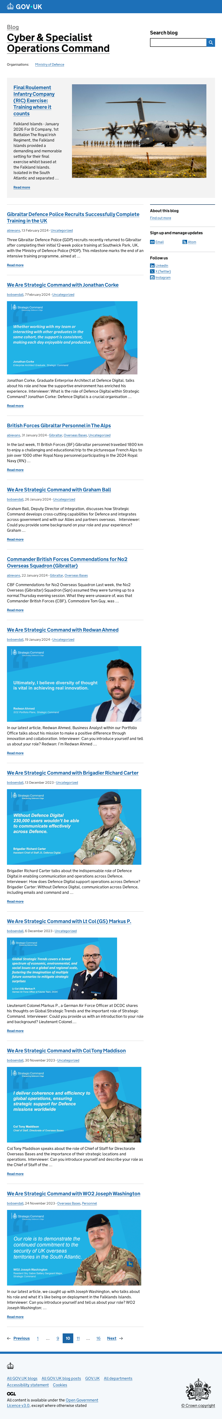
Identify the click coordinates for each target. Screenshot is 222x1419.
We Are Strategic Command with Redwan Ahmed (63, 630)
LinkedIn (161, 265)
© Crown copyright (198, 1405)
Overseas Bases (75, 435)
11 (78, 1338)
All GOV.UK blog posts (61, 1378)
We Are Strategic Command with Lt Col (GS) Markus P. (69, 921)
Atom (192, 242)
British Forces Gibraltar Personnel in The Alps (59, 425)
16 (98, 1338)
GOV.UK (92, 1378)
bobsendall (15, 295)
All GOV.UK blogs (22, 1378)
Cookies (60, 1384)
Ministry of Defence (49, 64)
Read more (21, 187)
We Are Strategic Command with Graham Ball (59, 489)
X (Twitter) (163, 271)
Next (111, 1338)
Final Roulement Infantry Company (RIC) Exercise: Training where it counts (34, 100)
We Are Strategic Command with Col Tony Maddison (66, 1050)
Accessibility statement (28, 1384)
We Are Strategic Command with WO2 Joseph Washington (73, 1193)
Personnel (89, 1203)
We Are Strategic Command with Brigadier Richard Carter (73, 773)
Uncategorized (62, 230)
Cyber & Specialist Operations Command (58, 43)
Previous (21, 1338)
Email (159, 242)
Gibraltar (55, 435)
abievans (13, 230)
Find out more (160, 218)
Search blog (164, 32)
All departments (118, 1378)
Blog (13, 27)
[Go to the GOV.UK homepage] (24, 7)
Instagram (163, 277)
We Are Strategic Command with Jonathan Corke (63, 285)
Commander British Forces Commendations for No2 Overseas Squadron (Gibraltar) (67, 562)
